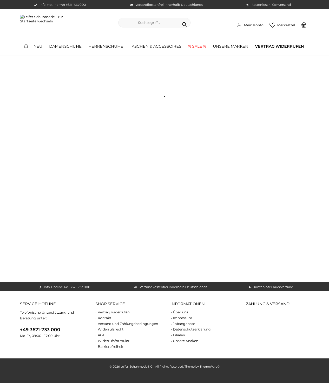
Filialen (179, 335)
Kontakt (104, 318)
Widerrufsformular (114, 341)
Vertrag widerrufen (114, 312)
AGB (101, 335)
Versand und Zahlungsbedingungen (128, 324)
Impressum (182, 318)
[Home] (26, 46)
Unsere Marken (185, 341)
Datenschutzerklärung (192, 329)
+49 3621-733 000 (40, 329)
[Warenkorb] (304, 25)
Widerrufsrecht (111, 329)
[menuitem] (304, 25)
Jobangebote (184, 324)
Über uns (180, 312)
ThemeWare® (210, 366)
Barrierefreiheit (111, 346)
